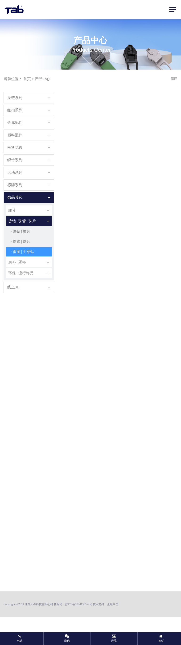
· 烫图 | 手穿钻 (22, 252)
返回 (174, 79)
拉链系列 (14, 98)
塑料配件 (14, 135)
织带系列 (14, 160)
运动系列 (14, 172)
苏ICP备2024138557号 (78, 604)
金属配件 (14, 123)
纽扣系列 (14, 110)
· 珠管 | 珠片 (20, 242)
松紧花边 (14, 147)
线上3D (13, 287)
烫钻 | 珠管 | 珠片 (22, 221)
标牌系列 (14, 185)
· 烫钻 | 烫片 (20, 231)
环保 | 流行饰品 (20, 273)
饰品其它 (14, 197)
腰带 (12, 210)
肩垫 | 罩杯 (17, 262)
